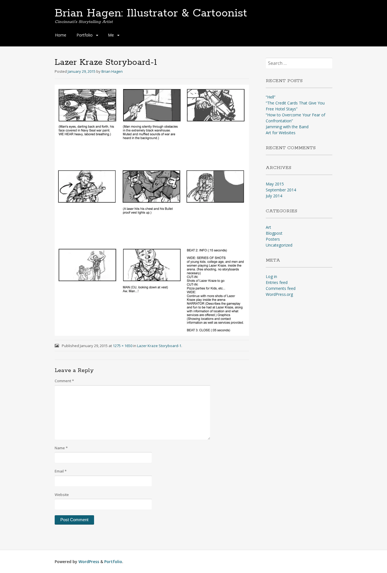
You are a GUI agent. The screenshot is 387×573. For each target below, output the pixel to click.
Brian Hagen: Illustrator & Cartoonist (151, 13)
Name (61, 447)
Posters (273, 239)
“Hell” (270, 97)
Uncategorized (279, 245)
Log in (271, 276)
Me (111, 35)
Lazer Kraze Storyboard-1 (159, 345)
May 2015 (275, 184)
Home (60, 35)
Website (62, 494)
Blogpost (274, 233)
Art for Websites (280, 132)
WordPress (88, 561)
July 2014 (274, 195)
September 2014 (281, 190)
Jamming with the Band (287, 126)
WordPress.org (279, 294)
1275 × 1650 (122, 345)
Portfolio (84, 35)
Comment (64, 380)
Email (61, 471)
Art (268, 227)
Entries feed (277, 282)
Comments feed (280, 288)
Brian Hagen (112, 71)
